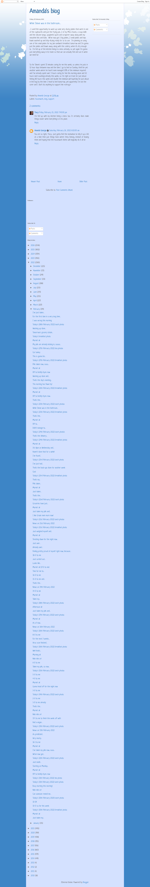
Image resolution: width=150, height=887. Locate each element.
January (36, 823)
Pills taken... (37, 484)
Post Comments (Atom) (64, 190)
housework (39, 99)
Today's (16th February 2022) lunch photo (48, 631)
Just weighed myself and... (42, 531)
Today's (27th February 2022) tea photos (48, 348)
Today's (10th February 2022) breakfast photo (50, 810)
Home (60, 182)
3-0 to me (36, 691)
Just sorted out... (39, 559)
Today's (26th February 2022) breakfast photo (50, 388)
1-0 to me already (39, 703)
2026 (33, 245)
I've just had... (38, 464)
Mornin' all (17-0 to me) (41, 567)
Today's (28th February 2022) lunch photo (48, 325)
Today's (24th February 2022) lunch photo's (49, 432)
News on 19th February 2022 (44, 587)
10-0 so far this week (41, 806)
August (36, 283)
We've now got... (38, 754)
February (37, 309)
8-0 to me (36, 635)
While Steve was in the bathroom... (45, 408)
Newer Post (35, 182)
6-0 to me (36, 663)
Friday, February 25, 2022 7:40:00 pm (53, 112)
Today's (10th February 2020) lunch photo (48, 798)
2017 (33, 846)
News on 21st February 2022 (43, 524)
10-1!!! (35, 802)
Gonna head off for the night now (45, 687)
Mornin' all (36, 340)
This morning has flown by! (42, 384)
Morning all (37, 655)
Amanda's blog (45, 11)
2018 (33, 841)
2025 (33, 250)
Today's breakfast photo (42, 337)
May (35, 296)
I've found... (37, 456)
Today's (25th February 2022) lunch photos (49, 404)
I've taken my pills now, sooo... (44, 750)
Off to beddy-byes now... (42, 396)
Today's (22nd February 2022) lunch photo (48, 500)
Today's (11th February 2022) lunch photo (48, 782)
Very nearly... (37, 738)
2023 (33, 258)
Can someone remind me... (42, 794)
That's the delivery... (40, 436)
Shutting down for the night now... (45, 539)
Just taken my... (38, 818)
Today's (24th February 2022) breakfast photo (50, 440)
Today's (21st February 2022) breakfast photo (50, 527)
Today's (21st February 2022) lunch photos (48, 520)
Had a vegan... (37, 722)
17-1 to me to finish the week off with (47, 718)
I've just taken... (38, 313)
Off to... (35, 424)
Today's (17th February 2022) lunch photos (48, 615)
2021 (33, 829)
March (36, 305)
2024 (33, 254)
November (37, 271)
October (36, 275)
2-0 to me (36, 699)
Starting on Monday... (40, 766)
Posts (97, 25)
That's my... (36, 480)
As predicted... (38, 734)
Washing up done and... (41, 376)
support (51, 99)
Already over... (38, 547)
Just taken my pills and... (42, 512)
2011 (33, 871)
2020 (33, 833)
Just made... (37, 762)
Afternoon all (37, 607)
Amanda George (40, 131)
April (35, 301)
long (45, 99)
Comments (99, 30)
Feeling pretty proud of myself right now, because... (52, 551)
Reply (36, 123)
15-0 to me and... (39, 579)
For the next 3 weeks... (41, 639)
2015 (33, 854)
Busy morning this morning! (42, 786)
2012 (33, 867)
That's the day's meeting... (42, 380)
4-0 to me (36, 679)
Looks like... (37, 563)
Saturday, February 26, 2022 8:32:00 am (64, 131)
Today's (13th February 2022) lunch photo (48, 726)
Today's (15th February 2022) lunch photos (48, 671)
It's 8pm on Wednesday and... (43, 448)
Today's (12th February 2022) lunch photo (48, 758)
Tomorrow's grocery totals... (43, 333)
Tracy (36, 112)
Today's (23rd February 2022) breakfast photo (50, 476)
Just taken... (37, 492)
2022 (33, 263)
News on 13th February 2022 (43, 730)
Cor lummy (36, 352)
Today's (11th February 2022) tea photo (47, 778)
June (35, 292)
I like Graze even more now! (43, 516)
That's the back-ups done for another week (49, 468)
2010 (33, 876)
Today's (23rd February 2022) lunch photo (48, 460)
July (35, 288)
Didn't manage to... (39, 428)
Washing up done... (39, 329)
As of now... (37, 623)
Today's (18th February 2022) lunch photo (48, 603)
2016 (33, 850)
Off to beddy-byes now (41, 372)
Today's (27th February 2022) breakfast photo (50, 360)
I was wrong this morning (42, 321)
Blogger (85, 882)
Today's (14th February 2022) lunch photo (48, 695)
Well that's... (37, 651)
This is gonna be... (39, 356)
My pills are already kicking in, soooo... (47, 344)
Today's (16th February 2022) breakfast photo (50, 647)
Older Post (83, 182)
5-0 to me (36, 675)
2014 (33, 859)
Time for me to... (38, 571)
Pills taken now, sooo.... (41, 364)
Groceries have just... (40, 504)
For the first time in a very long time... (47, 317)
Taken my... (36, 599)
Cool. (34, 472)
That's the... (37, 400)
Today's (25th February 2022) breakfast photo (50, 412)
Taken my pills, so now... (41, 667)
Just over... (36, 543)
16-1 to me (36, 742)
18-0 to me (37, 555)
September (37, 279)
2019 (33, 837)
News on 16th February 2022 (44, 627)
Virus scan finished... (40, 643)
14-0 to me (37, 591)
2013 (33, 863)
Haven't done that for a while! (44, 452)
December (37, 266)
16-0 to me (37, 575)
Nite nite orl (37, 659)
